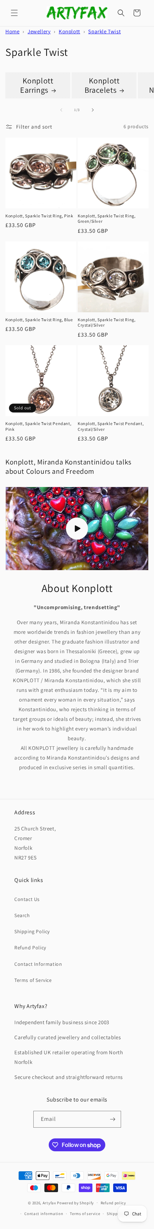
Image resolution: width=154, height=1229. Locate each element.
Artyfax (49, 1202)
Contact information (43, 1213)
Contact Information (38, 964)
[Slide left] (61, 110)
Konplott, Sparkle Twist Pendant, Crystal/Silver (111, 426)
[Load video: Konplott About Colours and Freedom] (77, 528)
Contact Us (27, 899)
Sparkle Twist (104, 31)
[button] (14, 13)
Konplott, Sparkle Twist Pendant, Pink (38, 426)
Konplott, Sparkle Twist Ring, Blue (39, 319)
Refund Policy (30, 947)
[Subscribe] (113, 1119)
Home (12, 31)
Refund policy (113, 1202)
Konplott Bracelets (102, 85)
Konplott (69, 31)
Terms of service (85, 1213)
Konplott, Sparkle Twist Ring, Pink (39, 215)
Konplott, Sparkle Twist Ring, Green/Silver (106, 218)
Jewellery (39, 31)
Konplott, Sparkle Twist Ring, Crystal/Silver (106, 322)
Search (22, 915)
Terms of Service (33, 980)
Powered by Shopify (75, 1202)
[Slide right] (93, 110)
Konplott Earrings (36, 85)
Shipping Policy (32, 931)
